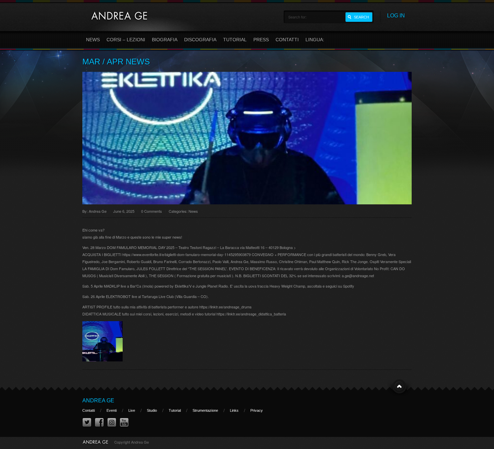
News (93, 39)
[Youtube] (124, 422)
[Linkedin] (111, 422)
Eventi (112, 410)
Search (361, 17)
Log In (396, 15)
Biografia (164, 39)
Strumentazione (205, 410)
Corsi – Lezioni (126, 39)
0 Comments (151, 211)
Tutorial (235, 39)
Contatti (287, 39)
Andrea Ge (98, 211)
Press (261, 39)
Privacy (256, 410)
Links (234, 410)
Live (131, 410)
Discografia (200, 39)
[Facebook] (99, 422)
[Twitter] (86, 422)
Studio (152, 410)
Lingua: (315, 39)
